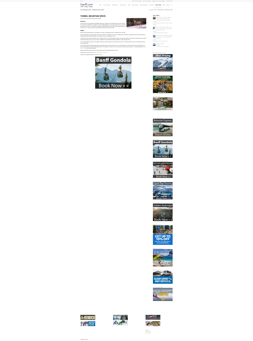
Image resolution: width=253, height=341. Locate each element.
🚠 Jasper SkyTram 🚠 (147, 1)
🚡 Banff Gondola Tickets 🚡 (137, 1)
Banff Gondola (99, 54)
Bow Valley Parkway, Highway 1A (101, 52)
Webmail (147, 330)
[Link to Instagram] (81, 1)
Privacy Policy (148, 331)
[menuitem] (100, 5)
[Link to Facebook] (83, 1)
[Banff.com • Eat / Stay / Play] (86, 5)
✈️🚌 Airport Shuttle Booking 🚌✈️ (158, 1)
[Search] (171, 5)
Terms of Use (148, 333)
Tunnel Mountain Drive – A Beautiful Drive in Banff (92, 9)
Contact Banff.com (169, 1)
